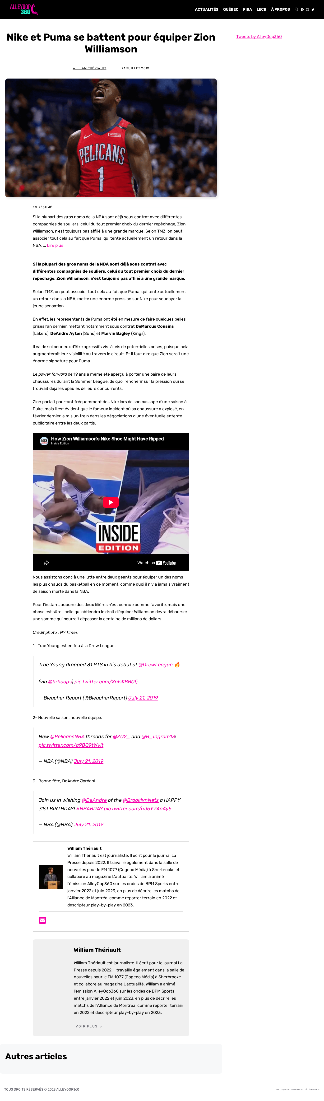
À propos (280, 9)
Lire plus (55, 245)
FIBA (247, 9)
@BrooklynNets (141, 800)
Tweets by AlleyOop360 (259, 36)
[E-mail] (42, 921)
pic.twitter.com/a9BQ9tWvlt (71, 745)
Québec (230, 9)
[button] (296, 9)
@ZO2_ (121, 736)
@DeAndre (94, 800)
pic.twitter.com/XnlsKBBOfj (106, 682)
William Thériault (89, 68)
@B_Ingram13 (158, 736)
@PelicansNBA (67, 736)
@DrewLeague (156, 664)
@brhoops (60, 682)
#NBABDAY (89, 809)
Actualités (206, 9)
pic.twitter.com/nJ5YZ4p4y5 (138, 809)
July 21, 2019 (143, 698)
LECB (261, 9)
